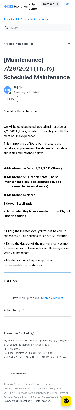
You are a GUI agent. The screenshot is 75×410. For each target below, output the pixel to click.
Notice (34, 19)
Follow (10, 99)
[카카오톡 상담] (66, 401)
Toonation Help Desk (15, 19)
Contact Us (50, 4)
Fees (59, 388)
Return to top (13, 310)
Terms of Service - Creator (18, 384)
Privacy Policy (21, 388)
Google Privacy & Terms (26, 397)
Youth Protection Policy (42, 388)
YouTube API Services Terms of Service (25, 392)
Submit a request (52, 298)
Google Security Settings (55, 397)
